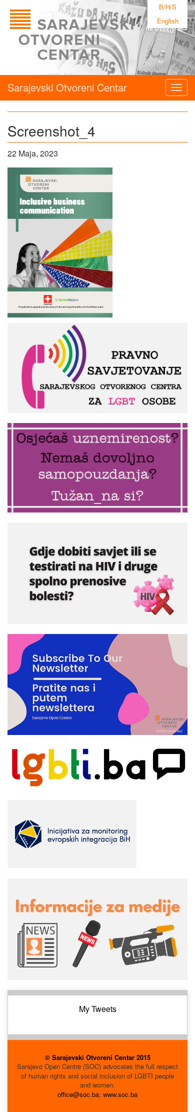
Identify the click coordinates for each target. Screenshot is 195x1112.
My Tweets (97, 1008)
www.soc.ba (120, 1094)
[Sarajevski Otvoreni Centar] (92, 37)
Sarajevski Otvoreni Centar (67, 87)
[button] (60, 243)
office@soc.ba (78, 1094)
